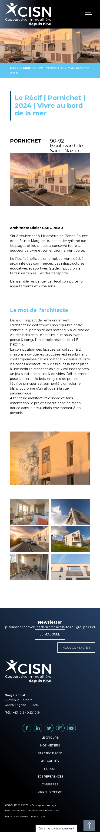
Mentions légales (15, 810)
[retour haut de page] (89, 825)
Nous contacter (76, 647)
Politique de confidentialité (43, 810)
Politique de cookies (16, 816)
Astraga (51, 805)
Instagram (64, 728)
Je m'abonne (50, 634)
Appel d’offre (50, 792)
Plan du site (38, 816)
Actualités (50, 761)
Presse (50, 769)
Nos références (50, 776)
